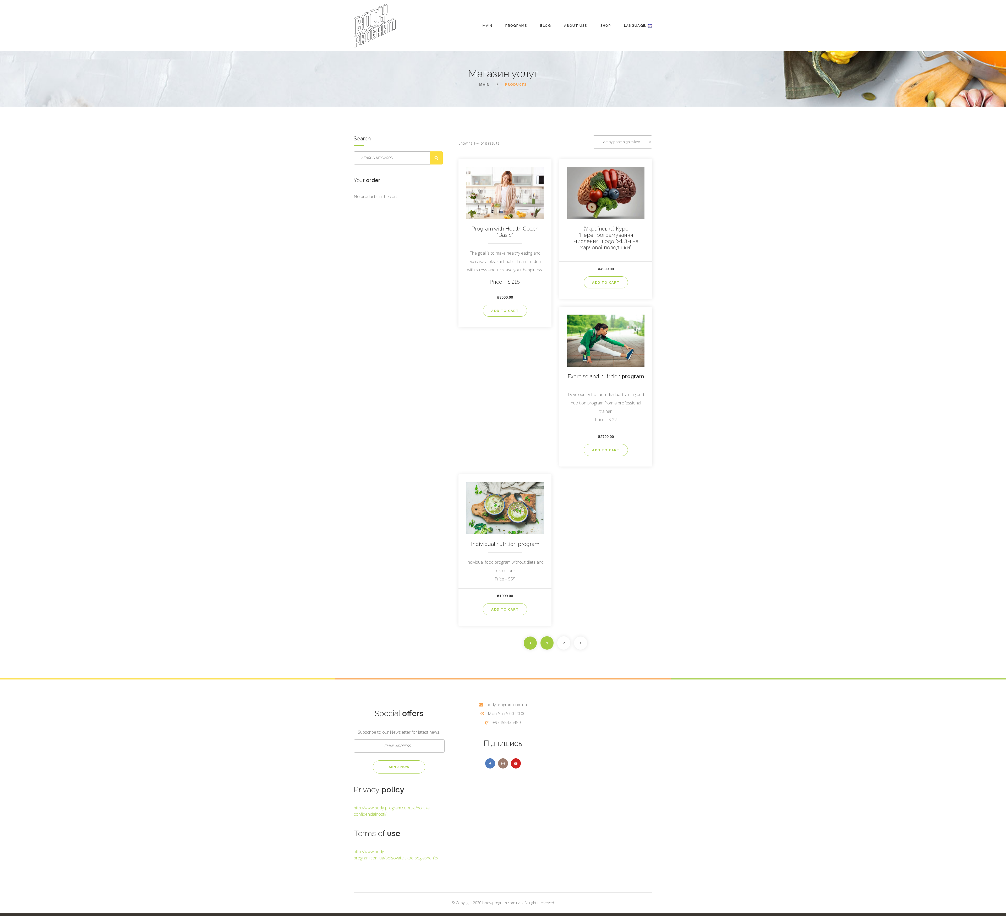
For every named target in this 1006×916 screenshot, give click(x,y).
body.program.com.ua (506, 704)
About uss (575, 26)
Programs (516, 26)
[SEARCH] (436, 157)
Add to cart (505, 311)
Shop (605, 26)
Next (580, 643)
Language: (636, 26)
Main (487, 26)
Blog (545, 26)
